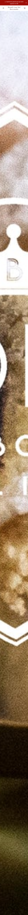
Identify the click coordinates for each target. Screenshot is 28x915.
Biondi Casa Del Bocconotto (14, 8)
